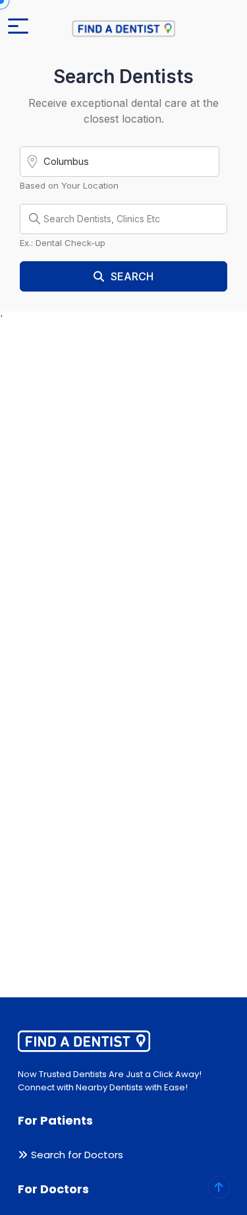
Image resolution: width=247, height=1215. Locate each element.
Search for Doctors (77, 1155)
